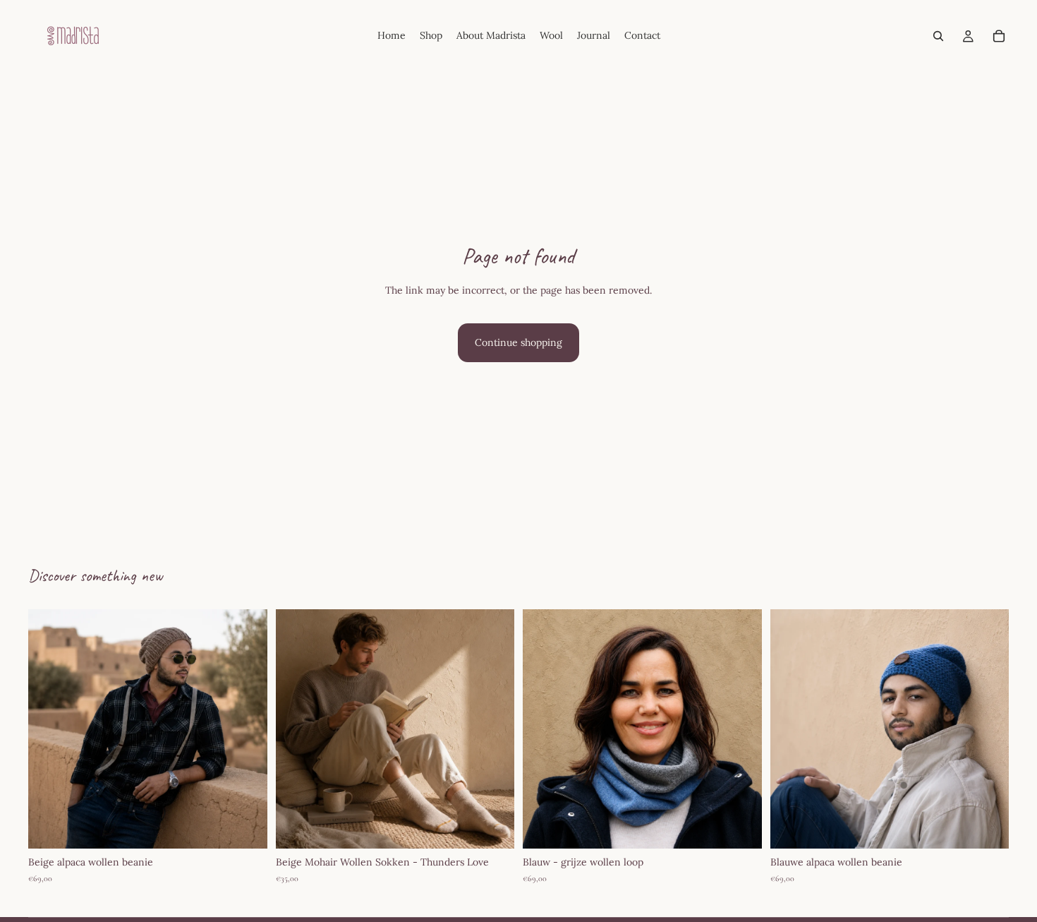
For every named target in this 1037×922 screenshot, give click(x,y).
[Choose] (740, 827)
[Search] (938, 36)
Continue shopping (518, 342)
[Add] (245, 827)
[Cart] (998, 36)
